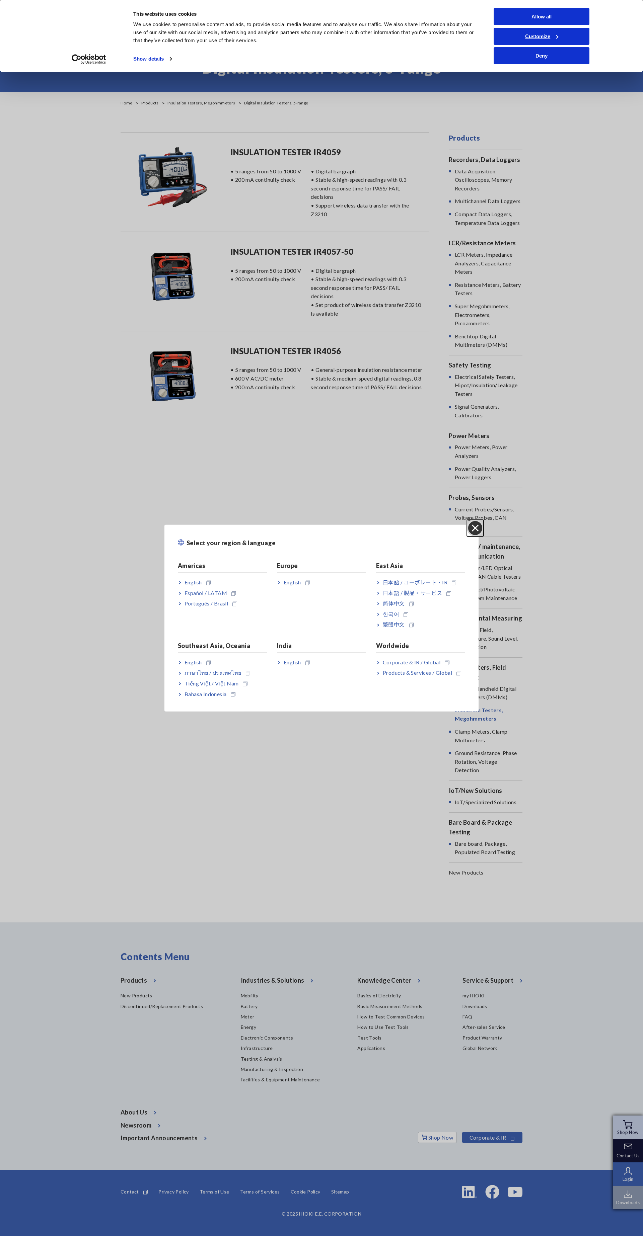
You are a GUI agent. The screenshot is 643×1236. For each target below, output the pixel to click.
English (193, 582)
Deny (541, 56)
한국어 (391, 614)
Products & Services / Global (417, 672)
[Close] (475, 527)
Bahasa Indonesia (205, 693)
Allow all (541, 16)
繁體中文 (394, 624)
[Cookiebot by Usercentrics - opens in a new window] (89, 59)
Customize (537, 36)
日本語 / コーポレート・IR (415, 582)
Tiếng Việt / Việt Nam (211, 683)
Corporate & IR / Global (411, 662)
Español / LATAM (206, 592)
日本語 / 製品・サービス (412, 592)
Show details (148, 59)
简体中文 (394, 603)
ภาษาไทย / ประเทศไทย (213, 672)
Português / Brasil (206, 603)
